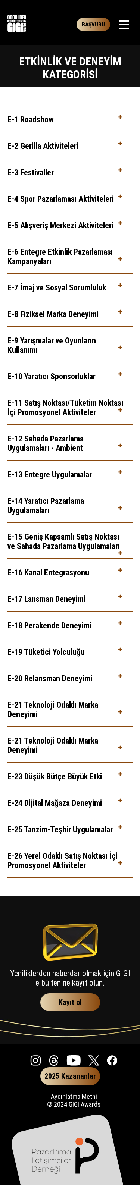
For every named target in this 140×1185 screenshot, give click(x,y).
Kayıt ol (70, 1002)
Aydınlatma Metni (74, 1096)
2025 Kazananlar (70, 1076)
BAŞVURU (93, 24)
